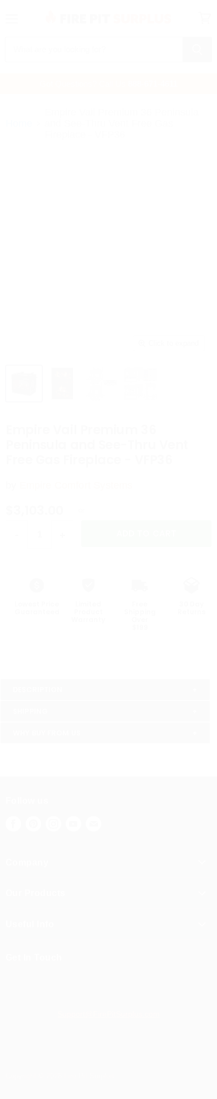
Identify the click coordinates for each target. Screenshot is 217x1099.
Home (19, 123)
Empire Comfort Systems (76, 485)
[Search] (197, 49)
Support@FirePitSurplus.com (108, 1014)
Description (37, 689)
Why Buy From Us (47, 733)
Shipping (30, 711)
